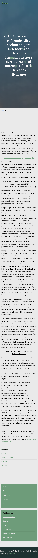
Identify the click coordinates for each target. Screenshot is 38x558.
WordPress (12, 554)
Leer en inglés (29, 158)
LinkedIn (5, 499)
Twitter (5, 491)
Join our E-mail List (9, 517)
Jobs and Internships (10, 533)
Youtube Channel (8, 504)
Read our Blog (8, 537)
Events (5, 525)
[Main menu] (35, 4)
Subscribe (4, 465)
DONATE (4, 453)
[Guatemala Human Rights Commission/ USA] (4, 4)
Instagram (6, 486)
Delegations (7, 529)
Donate (5, 521)
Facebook (6, 495)
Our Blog (4, 461)
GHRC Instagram (7, 457)
